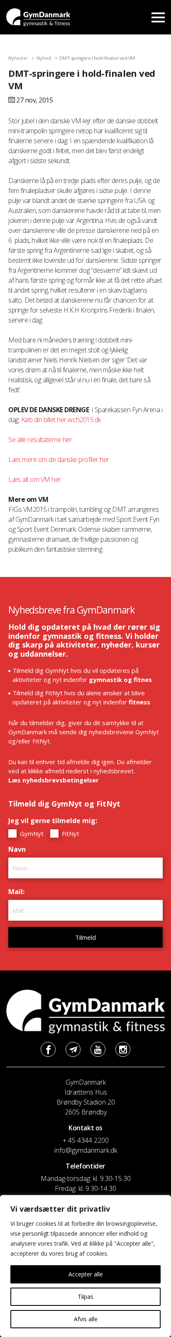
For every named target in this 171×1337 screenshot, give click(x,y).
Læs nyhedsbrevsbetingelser (53, 780)
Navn (19, 849)
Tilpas (85, 1296)
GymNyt (31, 833)
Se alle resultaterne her (40, 439)
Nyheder (18, 58)
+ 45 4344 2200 (86, 1140)
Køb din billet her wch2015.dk (61, 419)
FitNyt (70, 833)
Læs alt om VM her (34, 479)
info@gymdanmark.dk (85, 1150)
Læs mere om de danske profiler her (58, 459)
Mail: (18, 891)
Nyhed (44, 58)
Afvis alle (86, 1319)
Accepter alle (85, 1274)
